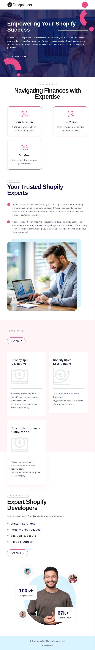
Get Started (17, 56)
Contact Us (47, 645)
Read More (16, 553)
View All (15, 341)
